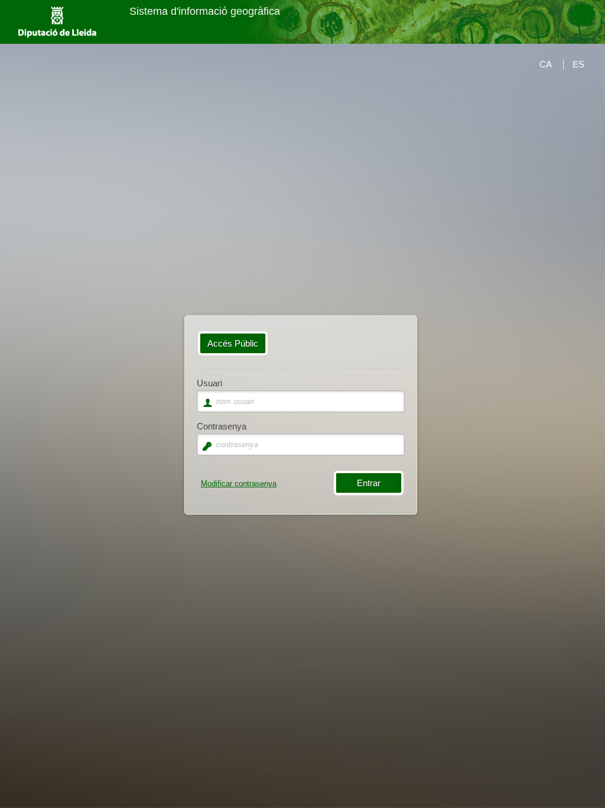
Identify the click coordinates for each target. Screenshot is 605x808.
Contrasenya (221, 426)
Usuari (209, 383)
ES (578, 64)
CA (545, 64)
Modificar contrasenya (239, 483)
